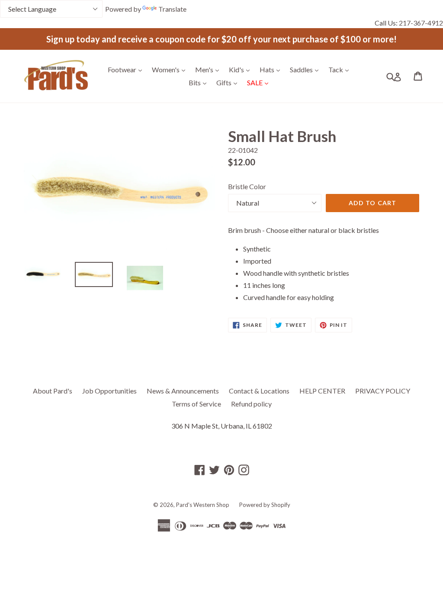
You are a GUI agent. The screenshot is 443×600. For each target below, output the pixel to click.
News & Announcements (183, 391)
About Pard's (52, 391)
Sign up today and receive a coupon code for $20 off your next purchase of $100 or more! (221, 39)
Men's (209, 69)
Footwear (127, 69)
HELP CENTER (322, 391)
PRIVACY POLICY (382, 391)
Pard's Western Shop (202, 504)
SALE (260, 82)
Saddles (306, 69)
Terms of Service (196, 404)
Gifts (228, 82)
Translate (172, 9)
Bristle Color (247, 186)
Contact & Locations (259, 391)
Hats (272, 69)
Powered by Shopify (264, 504)
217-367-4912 (421, 23)
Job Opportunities (109, 391)
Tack (340, 69)
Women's (170, 69)
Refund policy (251, 404)
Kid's (241, 69)
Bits (200, 82)
